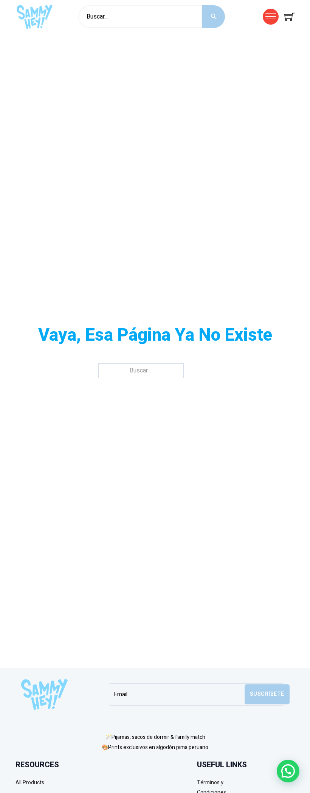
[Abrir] (271, 17)
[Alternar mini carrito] (289, 17)
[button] (288, 771)
